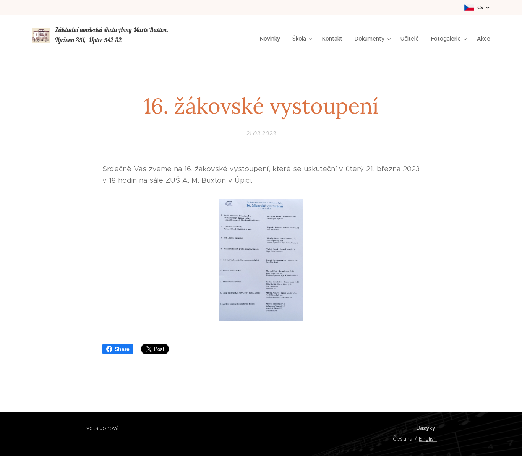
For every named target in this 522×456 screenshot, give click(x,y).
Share (122, 349)
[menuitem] (272, 38)
